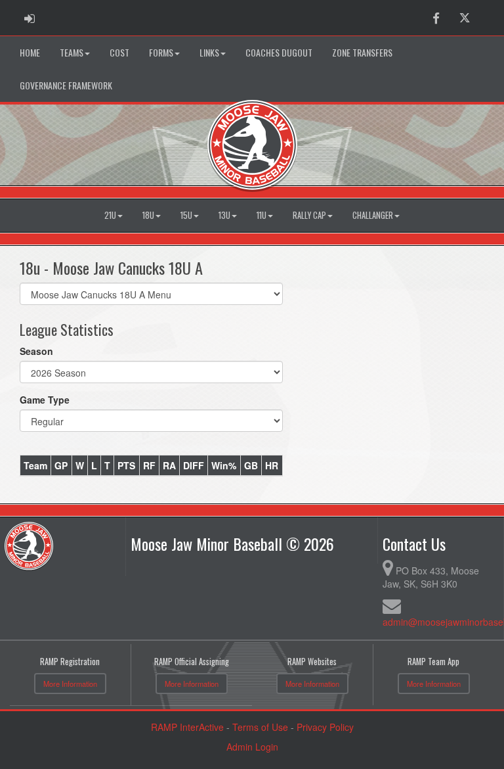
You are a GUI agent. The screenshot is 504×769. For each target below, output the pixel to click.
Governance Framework (66, 85)
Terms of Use (260, 727)
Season (36, 351)
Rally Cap (309, 215)
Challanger (372, 215)
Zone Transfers (362, 52)
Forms (161, 52)
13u (224, 215)
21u (110, 215)
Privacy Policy (325, 727)
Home (30, 52)
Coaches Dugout (278, 52)
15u (186, 215)
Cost (119, 52)
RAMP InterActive (187, 727)
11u (261, 215)
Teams (71, 52)
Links (209, 52)
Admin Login (252, 746)
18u (148, 215)
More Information (70, 683)
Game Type (45, 399)
